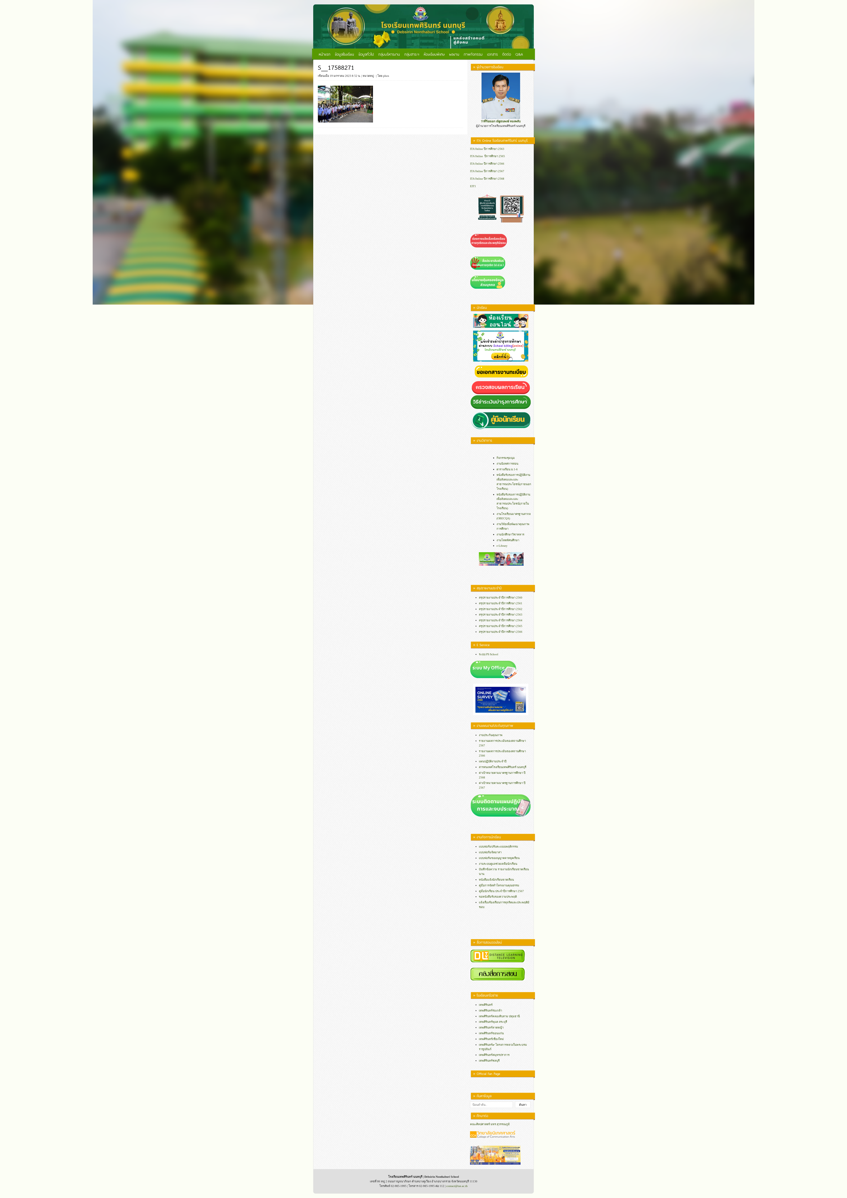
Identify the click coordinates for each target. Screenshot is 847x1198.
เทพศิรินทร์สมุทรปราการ (494, 1055)
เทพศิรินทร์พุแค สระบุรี (493, 1021)
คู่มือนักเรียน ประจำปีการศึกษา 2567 (501, 891)
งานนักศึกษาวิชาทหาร (510, 534)
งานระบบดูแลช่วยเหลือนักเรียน (498, 863)
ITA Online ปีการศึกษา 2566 (487, 163)
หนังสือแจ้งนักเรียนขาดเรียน (496, 879)
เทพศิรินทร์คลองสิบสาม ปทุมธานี (499, 1016)
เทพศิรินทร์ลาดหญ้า (491, 1027)
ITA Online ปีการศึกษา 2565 (487, 156)
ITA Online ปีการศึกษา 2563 (487, 149)
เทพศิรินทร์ (486, 1004)
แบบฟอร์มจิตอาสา (490, 852)
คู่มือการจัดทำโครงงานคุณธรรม (499, 885)
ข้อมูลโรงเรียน (344, 54)
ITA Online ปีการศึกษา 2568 (487, 178)
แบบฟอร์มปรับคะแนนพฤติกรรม (498, 846)
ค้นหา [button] (523, 1104)
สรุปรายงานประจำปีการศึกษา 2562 (500, 609)
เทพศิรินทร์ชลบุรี (489, 1060)
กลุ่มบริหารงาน (389, 54)
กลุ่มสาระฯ (411, 54)
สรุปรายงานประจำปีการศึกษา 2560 (500, 597)
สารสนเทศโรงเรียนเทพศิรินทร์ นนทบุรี (502, 767)
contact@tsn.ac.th (457, 1186)
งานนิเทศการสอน (507, 463)
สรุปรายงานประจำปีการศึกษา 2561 (500, 603)
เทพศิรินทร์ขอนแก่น (491, 1033)
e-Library (502, 545)
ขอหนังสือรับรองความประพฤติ (498, 896)
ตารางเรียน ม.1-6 (507, 469)
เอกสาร (492, 54)
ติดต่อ (506, 54)
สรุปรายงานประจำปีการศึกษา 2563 (500, 614)
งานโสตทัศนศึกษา (508, 540)
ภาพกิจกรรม (473, 54)
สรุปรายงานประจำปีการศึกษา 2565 (500, 626)
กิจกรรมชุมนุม (506, 458)
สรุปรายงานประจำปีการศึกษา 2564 (500, 620)
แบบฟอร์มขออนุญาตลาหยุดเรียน (499, 858)
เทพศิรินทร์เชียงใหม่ (491, 1039)
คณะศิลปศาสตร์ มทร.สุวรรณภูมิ (490, 1124)
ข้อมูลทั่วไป (366, 54)
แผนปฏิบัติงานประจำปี (492, 761)
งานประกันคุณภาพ (490, 735)
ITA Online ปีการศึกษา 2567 (487, 171)
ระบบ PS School (488, 654)
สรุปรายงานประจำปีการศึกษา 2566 (500, 631)
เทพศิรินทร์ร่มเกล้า (490, 1010)
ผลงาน (454, 54)
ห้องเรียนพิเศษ (434, 54)
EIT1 (473, 186)
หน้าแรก (324, 54)
